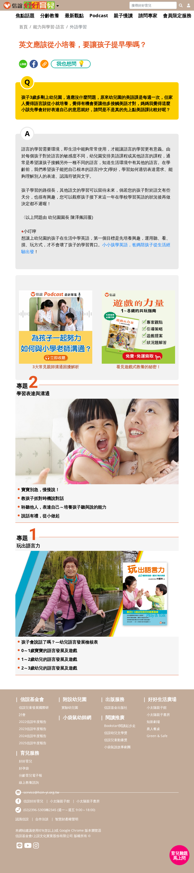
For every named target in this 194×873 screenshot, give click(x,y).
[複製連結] (44, 64)
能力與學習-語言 (48, 27)
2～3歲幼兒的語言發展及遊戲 (49, 668)
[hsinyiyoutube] (28, 846)
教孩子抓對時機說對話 (42, 498)
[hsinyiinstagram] (36, 846)
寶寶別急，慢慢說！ (40, 489)
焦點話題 (25, 15)
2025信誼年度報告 (32, 743)
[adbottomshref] (55, 326)
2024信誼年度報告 (32, 736)
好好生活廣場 (162, 699)
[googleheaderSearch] (181, 5)
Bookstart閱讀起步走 (120, 725)
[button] (57, 5)
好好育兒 (25, 761)
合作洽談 (41, 819)
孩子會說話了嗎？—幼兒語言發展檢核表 (59, 642)
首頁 (23, 27)
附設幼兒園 (75, 699)
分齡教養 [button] (49, 15)
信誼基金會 (32, 699)
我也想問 (71, 63)
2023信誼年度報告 (32, 728)
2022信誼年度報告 (32, 721)
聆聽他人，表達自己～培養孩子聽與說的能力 (63, 507)
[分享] (23, 64)
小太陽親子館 (157, 707)
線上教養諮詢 (29, 782)
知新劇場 (153, 721)
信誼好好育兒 (33, 801)
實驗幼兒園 (70, 707)
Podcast (98, 15)
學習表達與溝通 (33, 393)
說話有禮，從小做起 (40, 516)
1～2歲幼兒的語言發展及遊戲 (49, 659)
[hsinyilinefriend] (19, 846)
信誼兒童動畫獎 (115, 740)
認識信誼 (22, 819)
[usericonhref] (186, 5)
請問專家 (147, 15)
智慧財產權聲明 (66, 819)
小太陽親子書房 (158, 714)
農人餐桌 (153, 728)
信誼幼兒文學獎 (115, 732)
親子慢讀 (123, 15)
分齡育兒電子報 (30, 775)
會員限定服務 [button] (177, 15)
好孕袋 (24, 768)
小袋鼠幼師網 (77, 717)
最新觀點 (74, 15)
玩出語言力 (28, 545)
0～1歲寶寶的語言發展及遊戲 (49, 650)
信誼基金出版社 (115, 707)
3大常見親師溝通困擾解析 (55, 366)
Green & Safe (157, 736)
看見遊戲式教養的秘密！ (138, 366)
